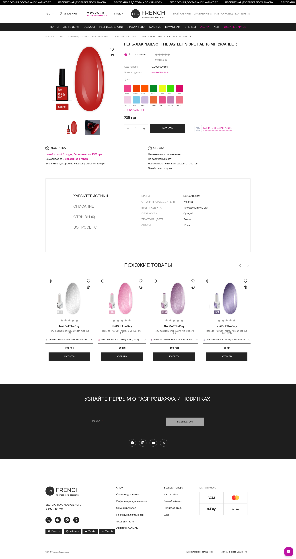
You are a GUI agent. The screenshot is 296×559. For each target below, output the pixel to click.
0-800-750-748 (95, 13)
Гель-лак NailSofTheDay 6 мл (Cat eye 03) (174, 329)
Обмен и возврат (126, 508)
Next (248, 265)
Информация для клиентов (131, 501)
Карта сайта (171, 495)
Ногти (54, 27)
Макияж (154, 27)
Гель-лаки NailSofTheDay (124, 36)
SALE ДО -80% (125, 522)
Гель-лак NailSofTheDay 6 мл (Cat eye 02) (122, 329)
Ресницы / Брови (111, 27)
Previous (240, 265)
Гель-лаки (103, 36)
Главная (49, 36)
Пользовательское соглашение (199, 552)
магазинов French (76, 159)
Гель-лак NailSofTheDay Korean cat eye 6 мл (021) (226, 329)
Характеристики (90, 196)
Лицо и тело (136, 27)
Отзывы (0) (84, 217)
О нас (119, 488)
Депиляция (71, 27)
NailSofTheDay (160, 73)
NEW (216, 27)
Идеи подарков (235, 27)
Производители (173, 508)
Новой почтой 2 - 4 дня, (74, 154)
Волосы (89, 27)
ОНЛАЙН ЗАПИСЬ (127, 529)
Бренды (190, 27)
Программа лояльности (130, 515)
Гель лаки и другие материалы (80, 36)
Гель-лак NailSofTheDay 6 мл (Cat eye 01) (69, 329)
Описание (83, 206)
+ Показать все (134, 110)
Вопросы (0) (85, 227)
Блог (166, 515)
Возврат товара (173, 488)
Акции (204, 27)
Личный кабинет (173, 501)
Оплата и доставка (127, 495)
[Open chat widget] (288, 551)
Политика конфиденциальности (233, 552)
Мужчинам (172, 27)
